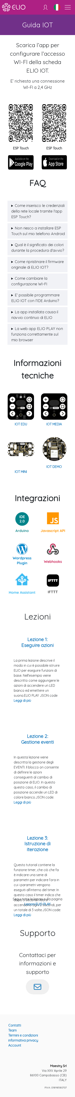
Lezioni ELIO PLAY (37, 904)
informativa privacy (23, 1040)
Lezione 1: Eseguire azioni (37, 642)
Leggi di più (22, 700)
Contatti (14, 1025)
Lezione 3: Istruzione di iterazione (38, 843)
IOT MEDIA (54, 424)
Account (14, 1045)
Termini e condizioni (23, 1035)
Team (12, 1030)
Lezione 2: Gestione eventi (37, 739)
